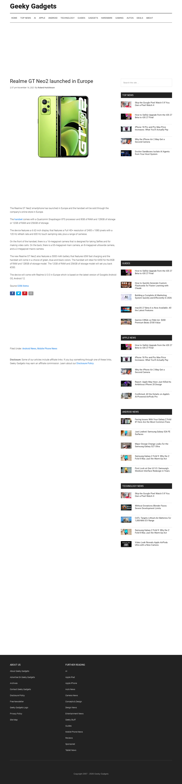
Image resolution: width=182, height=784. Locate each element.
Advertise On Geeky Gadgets (22, 677)
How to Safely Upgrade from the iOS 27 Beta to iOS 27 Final (153, 116)
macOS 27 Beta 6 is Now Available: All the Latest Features (153, 309)
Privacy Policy (16, 713)
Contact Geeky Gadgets (20, 689)
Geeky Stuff (70, 720)
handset (18, 219)
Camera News (71, 695)
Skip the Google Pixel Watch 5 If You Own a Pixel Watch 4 (152, 103)
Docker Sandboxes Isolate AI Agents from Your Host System (152, 152)
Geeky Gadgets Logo (19, 707)
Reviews (69, 738)
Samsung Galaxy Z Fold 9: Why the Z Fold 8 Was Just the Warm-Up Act (152, 457)
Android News (29, 348)
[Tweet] (19, 293)
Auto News (70, 689)
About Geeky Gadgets (19, 671)
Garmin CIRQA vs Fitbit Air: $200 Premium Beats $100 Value (150, 321)
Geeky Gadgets (33, 6)
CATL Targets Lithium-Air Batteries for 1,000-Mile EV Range (153, 519)
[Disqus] (63, 413)
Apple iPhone (71, 683)
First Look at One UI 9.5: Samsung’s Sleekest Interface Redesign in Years (152, 469)
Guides (68, 726)
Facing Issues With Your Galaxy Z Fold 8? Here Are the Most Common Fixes (153, 420)
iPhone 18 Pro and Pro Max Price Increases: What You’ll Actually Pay (151, 128)
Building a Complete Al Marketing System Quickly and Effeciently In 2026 (153, 296)
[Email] (31, 293)
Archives (13, 683)
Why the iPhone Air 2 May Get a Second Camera (150, 140)
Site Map (14, 720)
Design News (71, 707)
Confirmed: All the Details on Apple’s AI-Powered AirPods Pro (152, 395)
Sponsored (70, 744)
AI (66, 671)
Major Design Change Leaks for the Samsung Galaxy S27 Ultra (151, 445)
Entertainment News (74, 713)
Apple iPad (70, 677)
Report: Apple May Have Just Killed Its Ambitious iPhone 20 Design (153, 383)
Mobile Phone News (47, 348)
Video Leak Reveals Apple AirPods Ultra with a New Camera (151, 543)
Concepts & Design (73, 701)
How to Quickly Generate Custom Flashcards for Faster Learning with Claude (151, 285)
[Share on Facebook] (12, 293)
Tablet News (70, 750)
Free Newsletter (17, 701)
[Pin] (25, 293)
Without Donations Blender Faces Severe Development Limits (151, 507)
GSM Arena (23, 286)
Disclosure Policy (85, 363)
